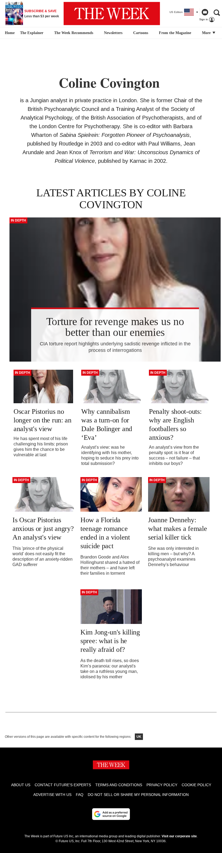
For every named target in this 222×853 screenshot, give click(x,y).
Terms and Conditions (118, 785)
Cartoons (140, 33)
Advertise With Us (52, 794)
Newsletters (113, 33)
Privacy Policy (161, 785)
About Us (20, 785)
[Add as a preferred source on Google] (111, 814)
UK (138, 737)
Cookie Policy (196, 785)
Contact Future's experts (63, 785)
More (207, 33)
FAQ (79, 794)
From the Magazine (175, 33)
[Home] (9, 33)
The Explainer (31, 33)
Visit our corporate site (179, 836)
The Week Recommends (73, 33)
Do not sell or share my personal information (138, 794)
